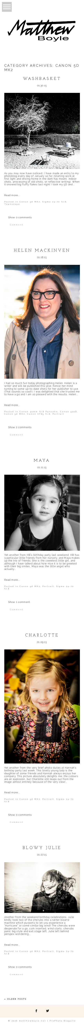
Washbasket (42, 79)
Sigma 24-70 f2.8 (54, 202)
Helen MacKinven (42, 251)
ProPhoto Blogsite (63, 1021)
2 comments (20, 427)
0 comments (20, 217)
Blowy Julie (42, 848)
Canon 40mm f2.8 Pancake (39, 412)
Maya (42, 461)
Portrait (58, 414)
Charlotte (42, 635)
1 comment (19, 602)
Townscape (12, 204)
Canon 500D (68, 412)
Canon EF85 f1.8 (38, 414)
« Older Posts (15, 999)
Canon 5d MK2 (30, 202)
